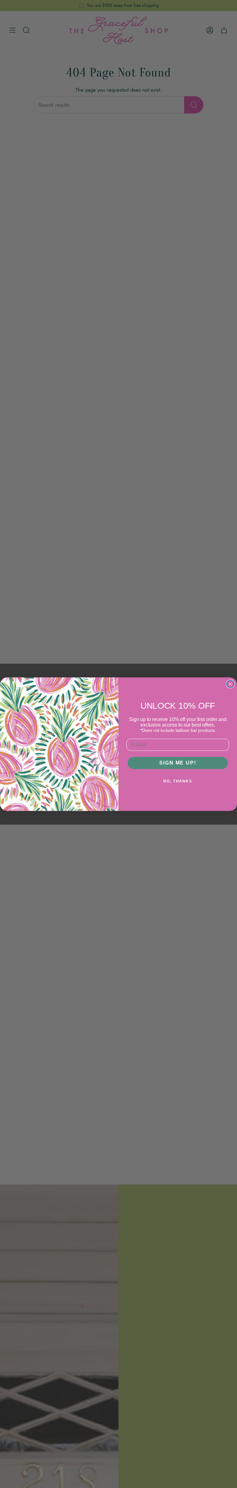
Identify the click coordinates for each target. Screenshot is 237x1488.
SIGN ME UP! (177, 762)
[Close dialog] (230, 684)
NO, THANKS (177, 781)
